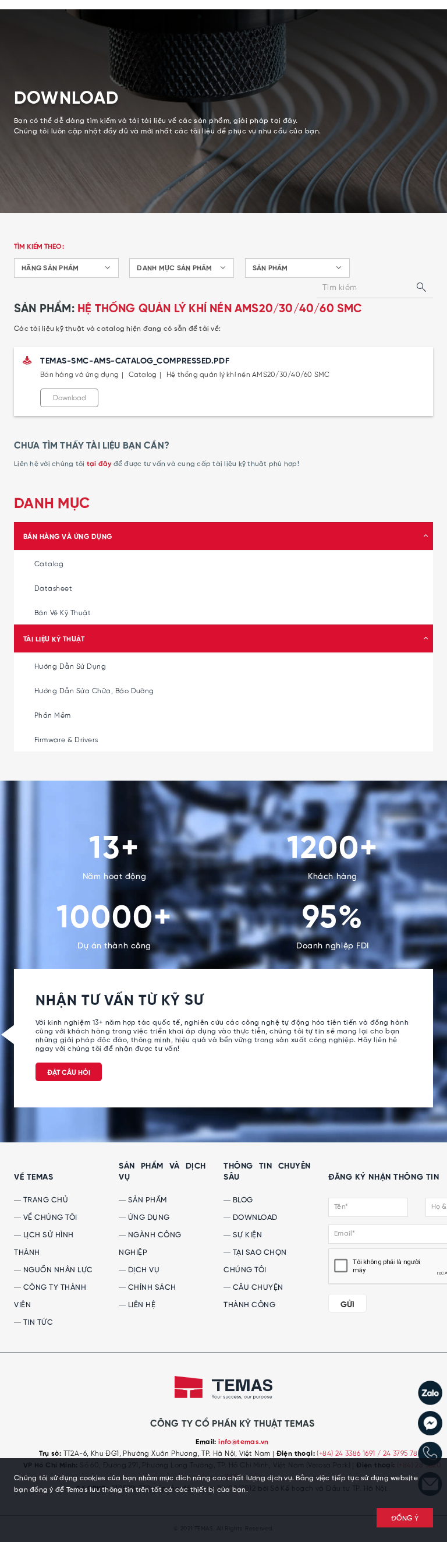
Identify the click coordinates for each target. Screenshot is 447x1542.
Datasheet (53, 588)
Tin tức (37, 1322)
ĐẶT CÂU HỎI (68, 1073)
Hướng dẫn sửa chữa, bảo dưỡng (94, 691)
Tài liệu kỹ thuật (53, 639)
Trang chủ (44, 1200)
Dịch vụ (142, 1270)
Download (69, 398)
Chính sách (151, 1288)
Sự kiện (246, 1235)
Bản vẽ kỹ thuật (62, 613)
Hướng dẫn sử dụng (70, 667)
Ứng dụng (148, 1218)
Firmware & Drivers (66, 740)
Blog (241, 1200)
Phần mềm (52, 715)
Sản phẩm (146, 1200)
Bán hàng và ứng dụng (67, 537)
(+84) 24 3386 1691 (347, 1454)
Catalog (48, 564)
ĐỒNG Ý (405, 1518)
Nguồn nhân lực (57, 1270)
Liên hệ (140, 1305)
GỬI (347, 1305)
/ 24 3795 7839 (401, 1454)
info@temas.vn (243, 1442)
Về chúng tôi (49, 1218)
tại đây (99, 464)
